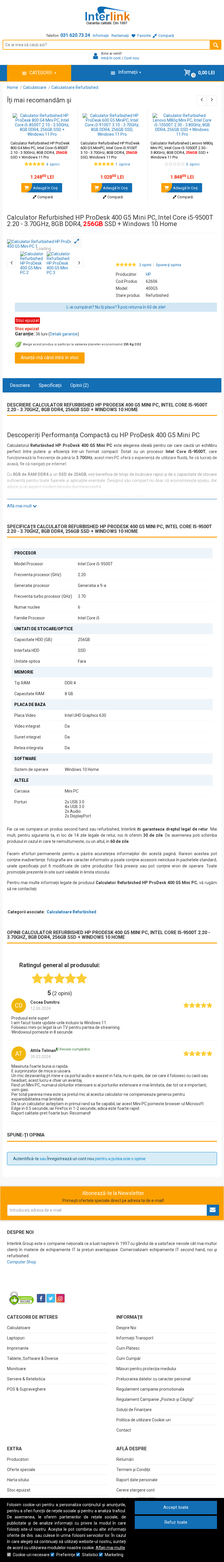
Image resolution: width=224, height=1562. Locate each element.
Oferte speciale (21, 1469)
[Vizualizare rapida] (64, 131)
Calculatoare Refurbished (71, 912)
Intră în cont (111, 58)
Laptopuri (15, 1338)
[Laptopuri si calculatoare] (43, 1283)
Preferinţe (65, 1554)
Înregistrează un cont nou (70, 1158)
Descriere (20, 385)
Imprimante (18, 1348)
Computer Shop (21, 1262)
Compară (44, 197)
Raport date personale (137, 1479)
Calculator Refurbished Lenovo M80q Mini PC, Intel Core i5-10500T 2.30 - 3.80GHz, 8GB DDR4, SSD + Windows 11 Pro (181, 150)
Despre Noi (126, 1327)
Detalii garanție (64, 334)
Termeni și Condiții (133, 1469)
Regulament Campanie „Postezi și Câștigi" (155, 1399)
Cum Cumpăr (128, 1358)
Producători (18, 1459)
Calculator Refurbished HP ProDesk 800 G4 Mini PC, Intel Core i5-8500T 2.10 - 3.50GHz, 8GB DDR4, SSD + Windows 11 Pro (40, 150)
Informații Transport (134, 1338)
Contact (123, 1430)
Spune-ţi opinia (168, 265)
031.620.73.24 (75, 35)
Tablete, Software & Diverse (32, 1358)
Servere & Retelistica (26, 1379)
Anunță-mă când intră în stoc (50, 357)
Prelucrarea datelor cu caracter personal (153, 1379)
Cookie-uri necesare (31, 1554)
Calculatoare (18, 1327)
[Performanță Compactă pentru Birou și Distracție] (45, 244)
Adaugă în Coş (45, 188)
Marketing (114, 1554)
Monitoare (16, 1368)
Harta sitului (18, 1479)
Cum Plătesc (128, 1348)
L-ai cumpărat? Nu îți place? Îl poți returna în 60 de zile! (115, 307)
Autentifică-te (26, 1158)
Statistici (90, 1554)
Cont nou (131, 58)
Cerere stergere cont (135, 1490)
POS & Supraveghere (26, 1389)
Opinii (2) (79, 385)
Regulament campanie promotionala (150, 1389)
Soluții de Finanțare (134, 1409)
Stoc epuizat (18, 1490)
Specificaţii (50, 385)
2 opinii (145, 265)
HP (148, 274)
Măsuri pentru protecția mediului (146, 1368)
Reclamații (120, 35)
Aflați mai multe (110, 1547)
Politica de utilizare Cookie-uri (143, 1420)
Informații (101, 35)
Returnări (125, 1459)
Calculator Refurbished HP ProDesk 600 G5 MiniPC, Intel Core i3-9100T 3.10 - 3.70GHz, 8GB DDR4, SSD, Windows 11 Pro (110, 150)
